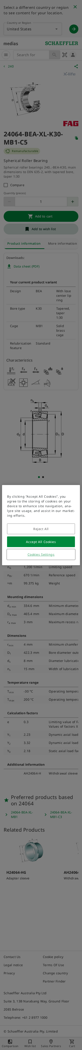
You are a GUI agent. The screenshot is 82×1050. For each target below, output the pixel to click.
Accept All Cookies (41, 542)
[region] (41, 525)
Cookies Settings (41, 554)
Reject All (41, 529)
